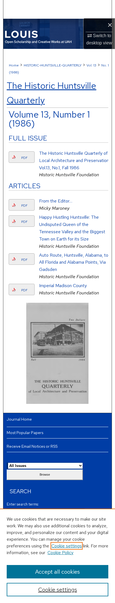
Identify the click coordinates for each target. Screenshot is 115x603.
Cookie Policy (60, 553)
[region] (57, 556)
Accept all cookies (57, 571)
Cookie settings (66, 546)
